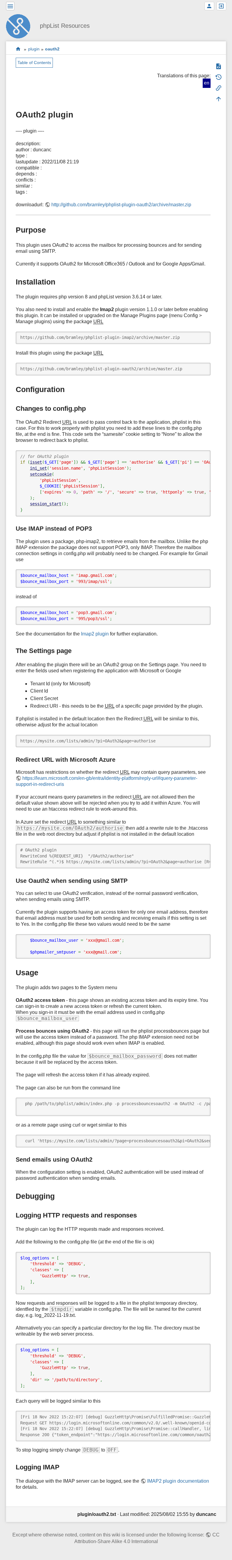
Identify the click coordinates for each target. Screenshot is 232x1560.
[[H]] (20, 25)
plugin (34, 49)
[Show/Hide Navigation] (10, 6)
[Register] (209, 6)
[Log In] (221, 6)
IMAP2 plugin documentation (178, 1481)
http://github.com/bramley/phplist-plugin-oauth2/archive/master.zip (121, 204)
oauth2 (52, 49)
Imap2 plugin (95, 633)
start (18, 49)
